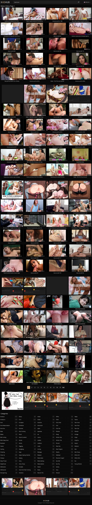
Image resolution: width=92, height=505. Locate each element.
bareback (8, 443)
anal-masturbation (8, 425)
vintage (83, 434)
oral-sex (64, 428)
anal (8, 422)
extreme (27, 428)
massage (45, 452)
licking (45, 449)
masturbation (45, 464)
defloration (8, 467)
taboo (83, 416)
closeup (8, 458)
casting (8, 449)
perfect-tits (64, 440)
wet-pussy (83, 452)
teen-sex (83, 428)
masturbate (45, 458)
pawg (64, 434)
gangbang (27, 449)
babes (8, 434)
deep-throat (8, 461)
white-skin (83, 458)
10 (57, 387)
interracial (45, 425)
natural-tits (45, 473)
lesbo (45, 446)
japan (45, 428)
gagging (27, 446)
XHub (5, 2)
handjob (27, 467)
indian (45, 416)
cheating (8, 452)
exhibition (27, 425)
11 (60, 387)
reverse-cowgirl (64, 458)
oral (64, 425)
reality (64, 452)
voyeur (83, 443)
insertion (45, 422)
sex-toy (64, 464)
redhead (64, 455)
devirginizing (8, 473)
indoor (45, 419)
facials (27, 440)
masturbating (45, 461)
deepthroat (8, 464)
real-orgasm (64, 449)
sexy (64, 470)
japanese (45, 431)
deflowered (8, 470)
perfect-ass (64, 437)
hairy (27, 461)
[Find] (78, 2)
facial (27, 434)
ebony (27, 416)
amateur (8, 416)
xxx (83, 461)
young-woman (83, 464)
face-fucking (27, 431)
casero (8, 446)
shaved (64, 473)
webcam (83, 446)
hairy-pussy (27, 464)
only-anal (64, 422)
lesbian (45, 440)
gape (27, 452)
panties (64, 431)
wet (83, 449)
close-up (8, 455)
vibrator (83, 431)
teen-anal (83, 422)
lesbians (45, 443)
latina (45, 437)
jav (45, 434)
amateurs (8, 419)
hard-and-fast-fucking (27, 470)
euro (27, 419)
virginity (83, 440)
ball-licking (8, 437)
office (64, 416)
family (27, 443)
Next (63, 387)
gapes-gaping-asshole (27, 455)
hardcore (27, 473)
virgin (83, 437)
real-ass (64, 446)
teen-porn (83, 425)
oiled (64, 419)
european (27, 422)
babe (8, 431)
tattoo (83, 419)
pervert (64, 443)
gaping (27, 458)
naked (45, 467)
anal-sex (8, 428)
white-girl (83, 455)
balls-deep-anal (8, 440)
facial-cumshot (27, 437)
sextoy (64, 467)
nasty (45, 470)
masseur (45, 455)
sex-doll (64, 461)
